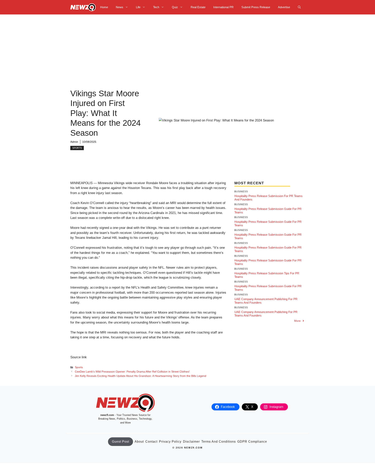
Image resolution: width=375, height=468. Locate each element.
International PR (223, 7)
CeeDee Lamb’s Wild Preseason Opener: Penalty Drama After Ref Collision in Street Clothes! (132, 371)
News (119, 7)
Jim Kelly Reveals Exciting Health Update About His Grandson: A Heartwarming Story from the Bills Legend (140, 375)
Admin (74, 141)
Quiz (175, 7)
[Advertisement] (187, 43)
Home (104, 7)
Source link (78, 357)
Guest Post (120, 441)
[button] (299, 7)
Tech (156, 7)
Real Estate (198, 7)
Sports (77, 148)
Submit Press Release (255, 7)
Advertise (284, 7)
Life (138, 7)
